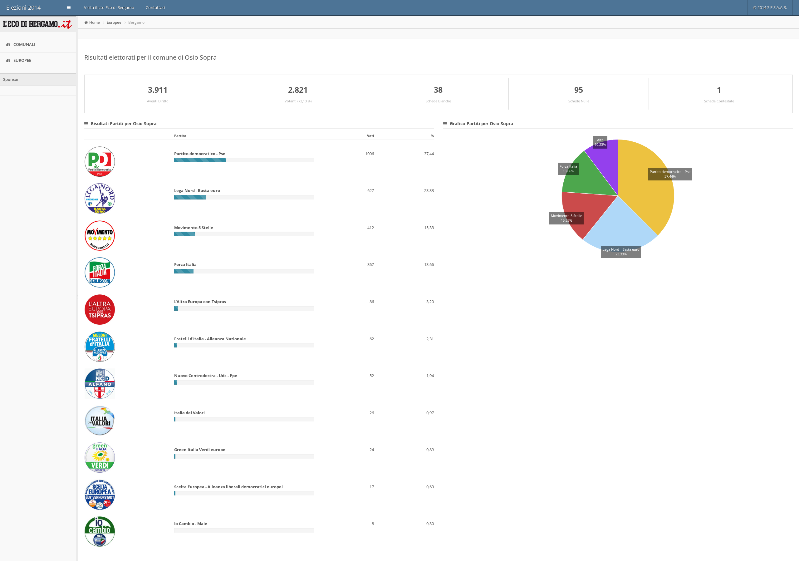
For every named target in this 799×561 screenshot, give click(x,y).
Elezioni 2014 (23, 7)
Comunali (24, 44)
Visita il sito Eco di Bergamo (109, 7)
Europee (22, 60)
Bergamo (136, 22)
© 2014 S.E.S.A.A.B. (770, 7)
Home (94, 22)
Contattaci (155, 7)
